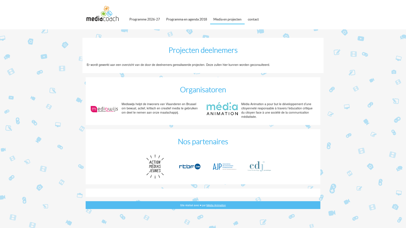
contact (253, 19)
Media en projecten (227, 19)
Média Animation (216, 205)
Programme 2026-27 (144, 19)
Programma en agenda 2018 (186, 19)
